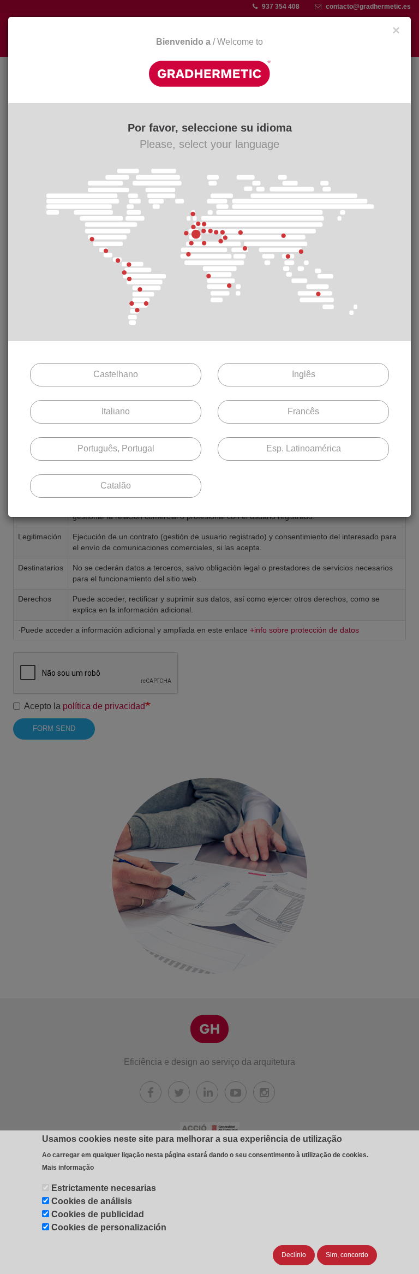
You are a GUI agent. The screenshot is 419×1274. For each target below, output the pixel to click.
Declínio (294, 1255)
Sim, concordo (347, 1255)
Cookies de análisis (91, 1201)
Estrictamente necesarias (103, 1188)
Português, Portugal (115, 448)
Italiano (115, 411)
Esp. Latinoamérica (303, 448)
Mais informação (68, 1167)
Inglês (303, 374)
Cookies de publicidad (97, 1214)
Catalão (115, 485)
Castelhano (115, 374)
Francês (303, 411)
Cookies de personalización (108, 1227)
